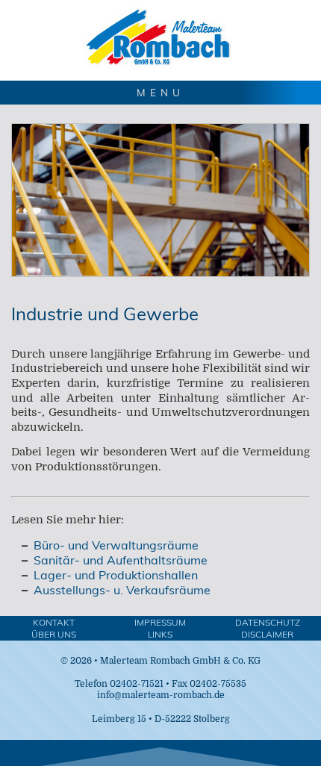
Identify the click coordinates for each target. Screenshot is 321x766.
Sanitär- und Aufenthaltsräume (121, 559)
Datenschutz (267, 622)
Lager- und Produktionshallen (116, 574)
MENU (160, 92)
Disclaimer (267, 634)
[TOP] (160, 753)
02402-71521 (136, 684)
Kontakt (54, 622)
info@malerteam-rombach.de (161, 695)
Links (160, 634)
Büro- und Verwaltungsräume (116, 545)
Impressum (160, 622)
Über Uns (53, 634)
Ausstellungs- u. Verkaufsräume (122, 589)
